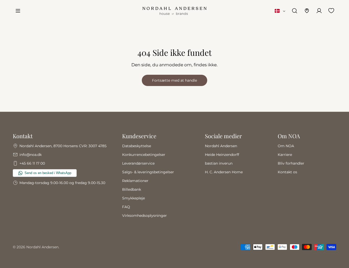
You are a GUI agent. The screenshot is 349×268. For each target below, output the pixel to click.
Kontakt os (287, 172)
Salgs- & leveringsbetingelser (148, 172)
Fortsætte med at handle (174, 80)
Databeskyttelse (136, 146)
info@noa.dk (30, 154)
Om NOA (286, 146)
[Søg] (294, 11)
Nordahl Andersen (221, 146)
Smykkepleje (133, 198)
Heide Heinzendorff (222, 154)
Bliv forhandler (291, 163)
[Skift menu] (18, 11)
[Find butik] (307, 11)
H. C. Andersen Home (224, 172)
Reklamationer (135, 180)
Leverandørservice (138, 163)
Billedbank (131, 189)
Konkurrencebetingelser (143, 154)
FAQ (126, 207)
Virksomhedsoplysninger (144, 215)
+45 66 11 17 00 (32, 163)
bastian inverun (218, 163)
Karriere (285, 154)
